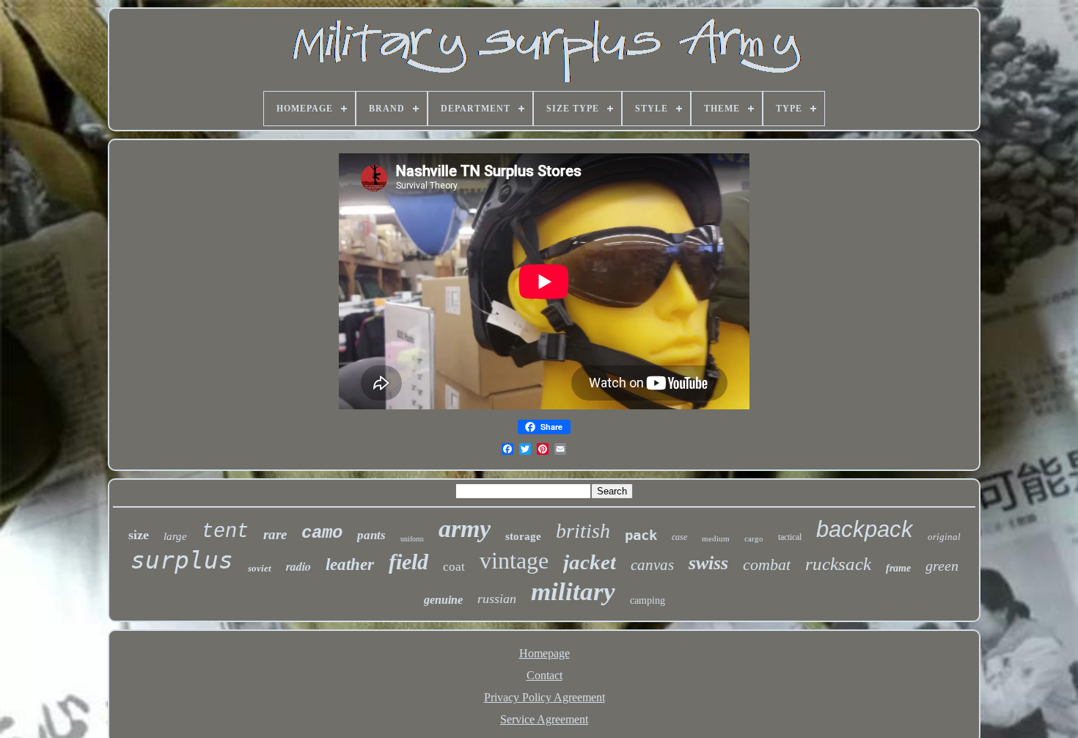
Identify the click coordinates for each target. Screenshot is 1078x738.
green (941, 566)
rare (275, 534)
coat (454, 567)
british (583, 530)
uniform (412, 539)
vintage (514, 560)
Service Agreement (544, 719)
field (408, 561)
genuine (443, 599)
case (679, 537)
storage (523, 536)
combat (767, 564)
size (138, 534)
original (944, 536)
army (465, 528)
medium (716, 538)
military (573, 591)
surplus (182, 560)
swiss (708, 563)
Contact (544, 675)
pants (371, 535)
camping (647, 600)
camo (321, 533)
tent (225, 532)
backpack (864, 529)
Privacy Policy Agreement (544, 697)
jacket (589, 562)
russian (496, 598)
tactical (790, 537)
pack (641, 535)
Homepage (544, 653)
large (175, 536)
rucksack (838, 564)
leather (350, 564)
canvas (652, 565)
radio (298, 566)
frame (898, 568)
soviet (259, 568)
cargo (753, 538)
